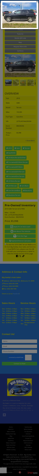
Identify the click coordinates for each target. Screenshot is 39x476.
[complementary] (33, 470)
